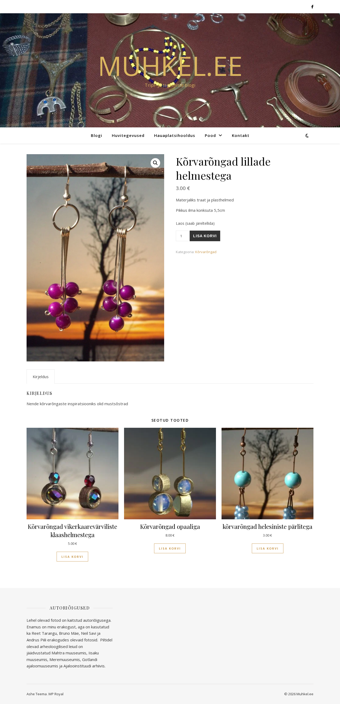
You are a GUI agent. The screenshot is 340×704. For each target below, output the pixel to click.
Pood (210, 135)
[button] (155, 163)
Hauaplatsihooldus (174, 135)
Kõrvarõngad (205, 251)
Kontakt (240, 135)
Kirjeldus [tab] (41, 376)
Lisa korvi (205, 236)
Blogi (96, 135)
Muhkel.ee (170, 65)
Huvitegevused (128, 135)
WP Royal (55, 694)
